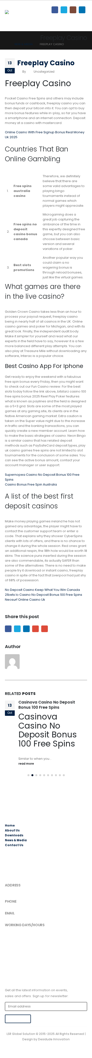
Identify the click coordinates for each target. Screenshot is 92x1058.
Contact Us (14, 854)
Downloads (14, 844)
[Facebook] (55, 9)
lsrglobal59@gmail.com (23, 926)
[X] (64, 9)
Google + (35, 628)
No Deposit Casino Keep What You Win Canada (42, 589)
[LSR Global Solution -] (23, 16)
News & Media (16, 849)
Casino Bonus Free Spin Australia (31, 484)
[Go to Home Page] (6, 44)
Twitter (17, 628)
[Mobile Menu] (82, 20)
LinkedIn (26, 628)
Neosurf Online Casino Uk (25, 599)
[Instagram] (73, 9)
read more (26, 772)
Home (10, 834)
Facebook (8, 628)
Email (44, 628)
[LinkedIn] (82, 9)
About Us (12, 839)
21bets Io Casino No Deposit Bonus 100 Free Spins (43, 594)
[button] (28, 784)
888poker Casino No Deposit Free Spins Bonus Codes (51, 705)
